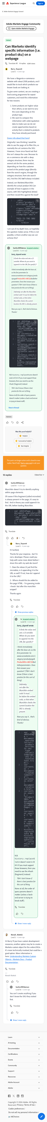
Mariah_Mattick (17, 935)
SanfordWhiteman (20, 248)
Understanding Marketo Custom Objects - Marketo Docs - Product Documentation (20, 959)
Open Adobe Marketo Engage (22, 28)
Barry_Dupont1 (16, 69)
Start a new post (26, 463)
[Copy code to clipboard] (37, 201)
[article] (23, 511)
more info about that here (18, 138)
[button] (13, 63)
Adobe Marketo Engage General (13, 11)
